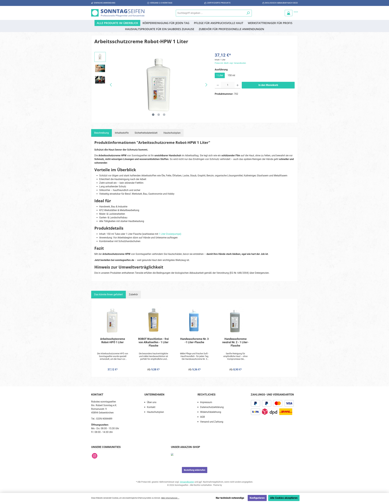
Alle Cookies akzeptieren (284, 497)
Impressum (206, 402)
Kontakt (151, 407)
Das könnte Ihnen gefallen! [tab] (108, 294)
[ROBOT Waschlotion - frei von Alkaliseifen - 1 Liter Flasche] (153, 320)
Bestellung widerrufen (194, 470)
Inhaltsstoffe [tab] (122, 132)
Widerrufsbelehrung (210, 412)
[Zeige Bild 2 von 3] (158, 114)
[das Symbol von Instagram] (94, 455)
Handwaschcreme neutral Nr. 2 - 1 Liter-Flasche (235, 342)
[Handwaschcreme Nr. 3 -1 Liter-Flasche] (194, 320)
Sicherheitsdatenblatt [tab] (146, 132)
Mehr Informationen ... (170, 498)
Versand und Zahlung (211, 421)
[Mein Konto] (288, 13)
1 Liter (219, 75)
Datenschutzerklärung (212, 407)
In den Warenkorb (268, 85)
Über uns (151, 402)
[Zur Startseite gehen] (117, 13)
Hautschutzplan (155, 412)
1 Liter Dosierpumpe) (170, 233)
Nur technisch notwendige (230, 497)
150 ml (231, 75)
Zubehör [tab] (133, 294)
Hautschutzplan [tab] (172, 132)
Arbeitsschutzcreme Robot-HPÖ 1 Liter (112, 340)
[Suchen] (248, 13)
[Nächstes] (206, 85)
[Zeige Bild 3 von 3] (164, 114)
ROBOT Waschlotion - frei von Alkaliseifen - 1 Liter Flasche (153, 342)
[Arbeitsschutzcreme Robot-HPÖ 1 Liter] (112, 320)
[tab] (101, 133)
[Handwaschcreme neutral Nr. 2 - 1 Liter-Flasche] (235, 320)
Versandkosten (187, 482)
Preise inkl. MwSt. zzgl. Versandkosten (230, 63)
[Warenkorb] (296, 11)
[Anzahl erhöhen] (237, 85)
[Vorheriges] (111, 85)
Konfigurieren (257, 497)
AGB (202, 416)
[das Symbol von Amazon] (172, 454)
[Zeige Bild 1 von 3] (153, 114)
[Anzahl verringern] (218, 85)
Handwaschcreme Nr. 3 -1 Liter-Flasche (194, 340)
